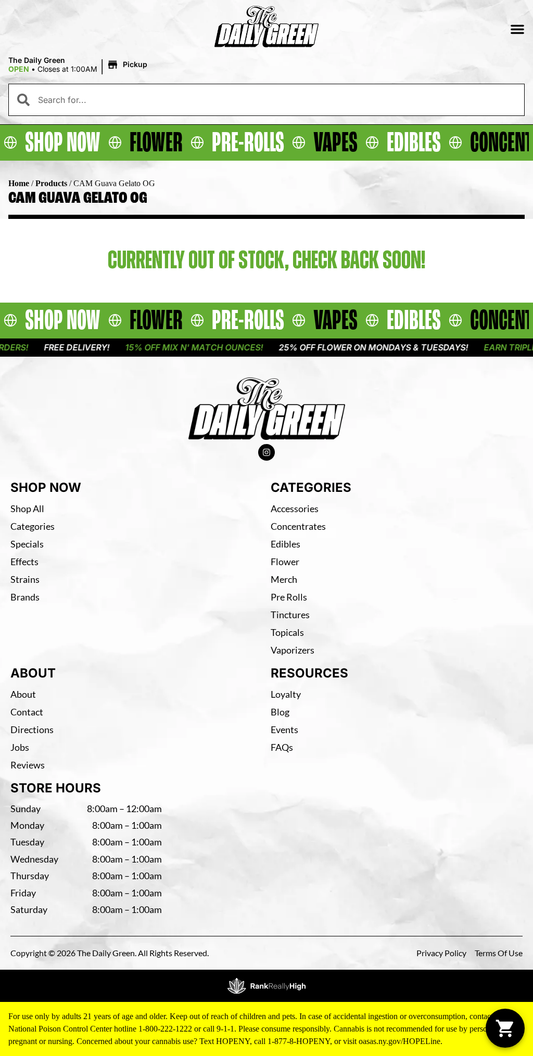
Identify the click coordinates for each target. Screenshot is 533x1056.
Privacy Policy (441, 953)
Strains (25, 579)
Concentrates (298, 526)
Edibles (285, 544)
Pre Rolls (289, 597)
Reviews (27, 765)
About (23, 694)
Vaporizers (292, 650)
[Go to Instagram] (266, 452)
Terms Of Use (499, 953)
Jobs (19, 747)
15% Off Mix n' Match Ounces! (180, 347)
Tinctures (290, 614)
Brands (25, 597)
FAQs (282, 747)
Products (51, 183)
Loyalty (286, 694)
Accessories (295, 508)
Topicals (287, 632)
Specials (27, 544)
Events (284, 729)
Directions (32, 729)
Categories (32, 526)
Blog (280, 712)
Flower (285, 561)
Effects (24, 561)
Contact (26, 712)
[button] (517, 29)
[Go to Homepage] (266, 408)
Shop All (27, 508)
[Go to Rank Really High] (266, 986)
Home (18, 183)
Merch (284, 579)
